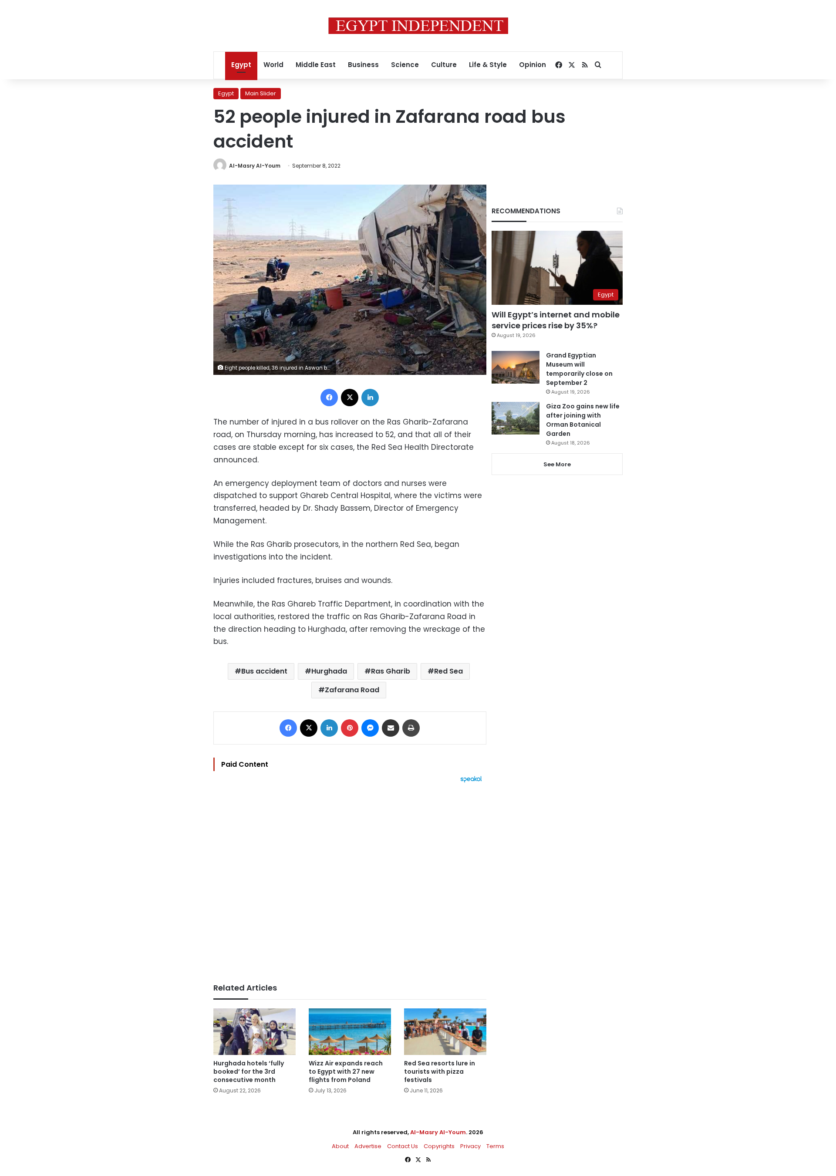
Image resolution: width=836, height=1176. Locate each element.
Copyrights (439, 1146)
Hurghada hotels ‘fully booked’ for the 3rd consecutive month (248, 1071)
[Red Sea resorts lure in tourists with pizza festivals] (445, 1031)
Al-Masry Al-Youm (254, 165)
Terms (495, 1146)
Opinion (532, 64)
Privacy (470, 1146)
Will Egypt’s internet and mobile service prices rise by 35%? (556, 320)
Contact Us (402, 1146)
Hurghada (329, 671)
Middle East (316, 64)
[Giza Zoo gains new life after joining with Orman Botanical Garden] (515, 418)
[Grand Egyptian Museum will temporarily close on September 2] (515, 367)
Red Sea (448, 671)
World (273, 64)
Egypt (241, 64)
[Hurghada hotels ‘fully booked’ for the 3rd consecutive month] (254, 1031)
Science (405, 64)
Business (363, 64)
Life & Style (488, 64)
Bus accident (264, 671)
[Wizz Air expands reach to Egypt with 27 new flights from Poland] (350, 1031)
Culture (444, 64)
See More (557, 464)
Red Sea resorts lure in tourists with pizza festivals (439, 1071)
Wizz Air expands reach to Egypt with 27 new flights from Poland (346, 1071)
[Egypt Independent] (418, 25)
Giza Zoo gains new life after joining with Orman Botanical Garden (583, 420)
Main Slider (260, 93)
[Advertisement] (349, 878)
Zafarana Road (352, 690)
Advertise (367, 1146)
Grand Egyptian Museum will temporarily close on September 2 (579, 369)
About (340, 1146)
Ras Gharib (390, 671)
